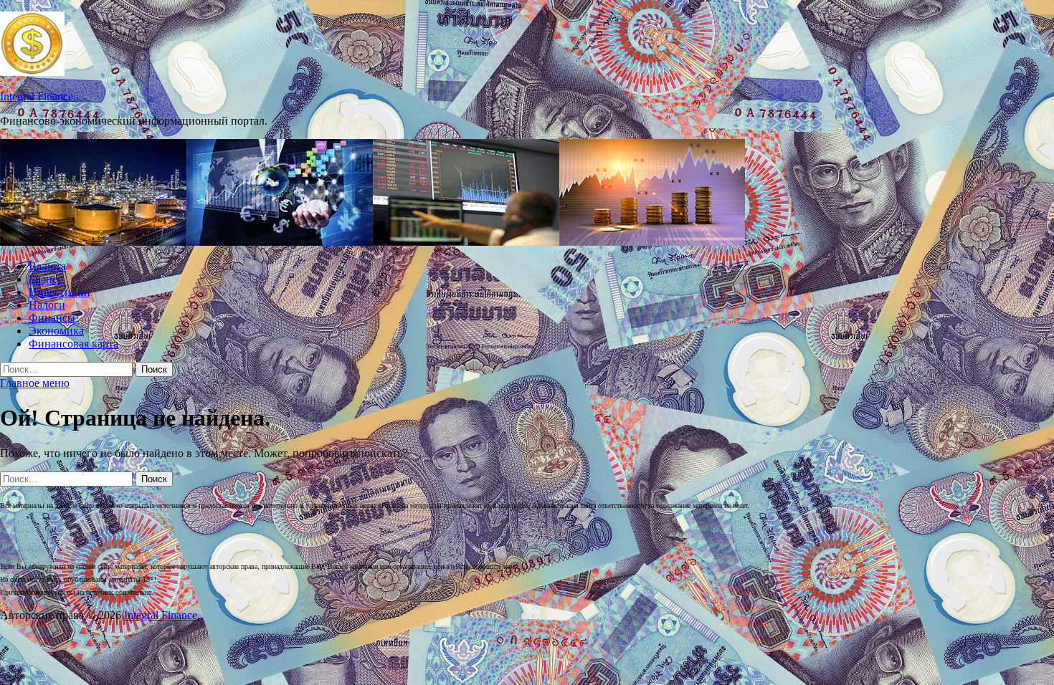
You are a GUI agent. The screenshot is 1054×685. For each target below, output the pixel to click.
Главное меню (35, 383)
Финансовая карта (73, 343)
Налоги (47, 305)
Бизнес (45, 279)
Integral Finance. (38, 96)
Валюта (47, 266)
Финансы (52, 318)
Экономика (56, 331)
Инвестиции (59, 292)
